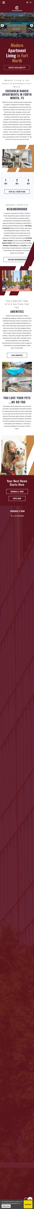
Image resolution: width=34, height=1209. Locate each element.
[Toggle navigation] (3, 2)
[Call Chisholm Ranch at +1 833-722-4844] (31, 2)
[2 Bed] (17, 182)
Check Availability (17, 67)
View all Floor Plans (17, 191)
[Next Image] (32, 25)
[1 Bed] (5, 182)
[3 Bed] (28, 182)
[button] (27, 2)
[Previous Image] (2, 25)
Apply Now (19, 498)
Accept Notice (28, 1204)
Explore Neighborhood (17, 259)
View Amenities (17, 355)
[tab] (14, 36)
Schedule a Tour (17, 491)
